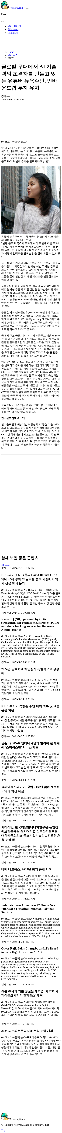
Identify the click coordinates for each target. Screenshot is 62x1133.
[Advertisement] (31, 113)
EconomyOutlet (17, 8)
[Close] (2, 21)
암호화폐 (13, 32)
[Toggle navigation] (27, 8)
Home (11, 52)
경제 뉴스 (13, 29)
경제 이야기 (14, 26)
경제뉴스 (13, 55)
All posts (5, 565)
